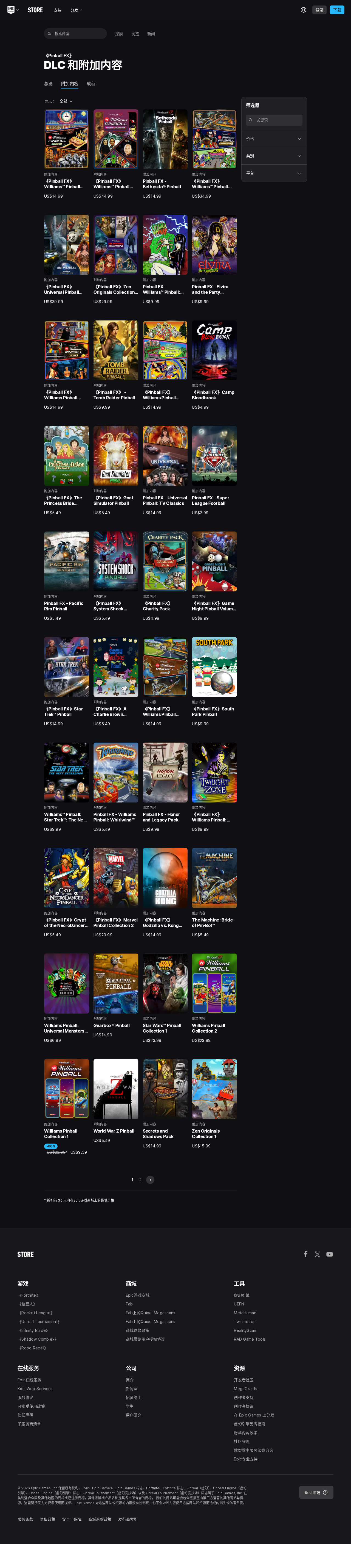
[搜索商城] (49, 33)
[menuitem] (119, 33)
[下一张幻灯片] (150, 1180)
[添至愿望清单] (83, 115)
